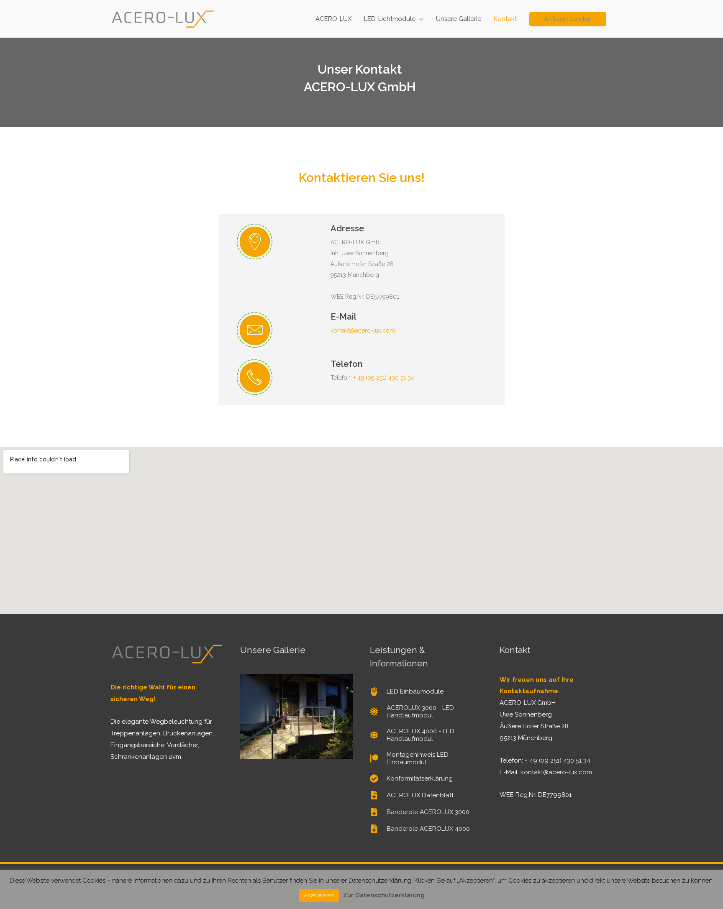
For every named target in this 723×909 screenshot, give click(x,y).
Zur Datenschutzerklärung (384, 895)
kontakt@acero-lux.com (363, 330)
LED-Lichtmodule (389, 19)
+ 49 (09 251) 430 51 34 (384, 377)
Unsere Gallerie (458, 19)
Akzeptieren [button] (319, 895)
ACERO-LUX (333, 19)
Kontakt (505, 19)
